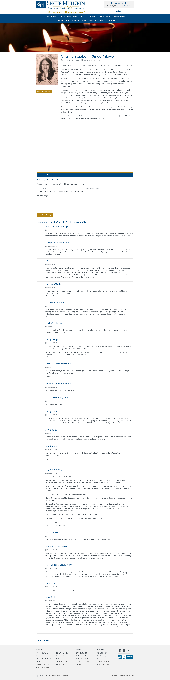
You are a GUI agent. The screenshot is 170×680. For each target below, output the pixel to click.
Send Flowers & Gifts (68, 17)
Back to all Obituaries (45, 640)
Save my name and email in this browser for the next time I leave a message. (62, 191)
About (75, 21)
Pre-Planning (105, 17)
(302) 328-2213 (43, 664)
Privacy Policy (130, 676)
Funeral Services (88, 17)
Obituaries (51, 17)
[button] (119, 11)
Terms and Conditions (118, 676)
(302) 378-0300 (103, 661)
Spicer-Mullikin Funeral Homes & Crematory (55, 676)
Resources (62, 21)
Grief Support (119, 17)
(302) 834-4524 (84, 661)
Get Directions (43, 667)
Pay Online (111, 21)
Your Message (42, 196)
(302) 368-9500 (127, 6)
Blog (101, 21)
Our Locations (88, 21)
